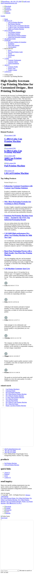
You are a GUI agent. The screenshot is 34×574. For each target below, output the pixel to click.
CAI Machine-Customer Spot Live (17, 269)
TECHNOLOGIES (10, 39)
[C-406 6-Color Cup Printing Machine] (10, 135)
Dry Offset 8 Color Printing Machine (16, 402)
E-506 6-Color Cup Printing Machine (18, 25)
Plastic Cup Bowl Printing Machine (16, 405)
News (9, 50)
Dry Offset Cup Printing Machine (16, 499)
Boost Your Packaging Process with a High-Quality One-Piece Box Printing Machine (18, 253)
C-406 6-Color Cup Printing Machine (18, 27)
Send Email (4, 518)
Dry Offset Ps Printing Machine (15, 396)
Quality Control (12, 70)
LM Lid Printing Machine (15, 22)
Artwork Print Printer (12, 400)
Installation (11, 43)
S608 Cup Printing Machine (16, 29)
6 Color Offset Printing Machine (15, 397)
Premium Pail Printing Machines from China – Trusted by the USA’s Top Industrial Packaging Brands (18, 218)
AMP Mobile (4, 496)
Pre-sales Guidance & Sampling (17, 42)
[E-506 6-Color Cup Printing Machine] (10, 148)
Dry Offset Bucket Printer (8, 498)
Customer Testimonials (14, 60)
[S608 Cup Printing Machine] (9, 156)
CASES (6, 58)
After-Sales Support (13, 45)
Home (6, 19)
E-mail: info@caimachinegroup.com (15, 2)
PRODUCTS (8, 20)
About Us (7, 472)
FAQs (9, 57)
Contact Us (7, 477)
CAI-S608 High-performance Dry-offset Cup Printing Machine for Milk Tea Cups (18, 235)
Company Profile (13, 67)
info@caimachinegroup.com (12, 449)
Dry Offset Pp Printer (12, 399)
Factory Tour (11, 68)
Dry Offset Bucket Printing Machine (16, 394)
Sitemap (27, 495)
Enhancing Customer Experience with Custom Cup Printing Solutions (18, 187)
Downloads (11, 55)
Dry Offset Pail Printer (22, 498)
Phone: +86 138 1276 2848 (13, 1)
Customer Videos (13, 62)
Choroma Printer (10, 391)
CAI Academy (12, 47)
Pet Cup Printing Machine (13, 501)
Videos (10, 53)
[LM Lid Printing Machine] (9, 171)
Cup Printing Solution (14, 32)
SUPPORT (7, 40)
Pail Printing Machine (14, 24)
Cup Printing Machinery (13, 389)
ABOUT (7, 65)
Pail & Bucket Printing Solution (17, 35)
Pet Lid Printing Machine (13, 392)
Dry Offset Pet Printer (12, 404)
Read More (8, 145)
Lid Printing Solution (14, 34)
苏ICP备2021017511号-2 (13, 503)
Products (6, 474)
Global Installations (13, 63)
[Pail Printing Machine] (10, 163)
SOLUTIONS (8, 30)
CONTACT (7, 71)
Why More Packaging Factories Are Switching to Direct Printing (17, 203)
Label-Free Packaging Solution (17, 37)
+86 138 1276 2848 (10, 450)
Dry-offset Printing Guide (15, 52)
